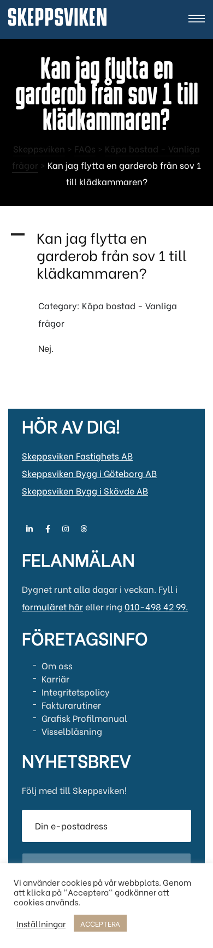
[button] (106, 255)
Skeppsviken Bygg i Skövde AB (85, 490)
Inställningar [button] (41, 923)
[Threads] (83, 529)
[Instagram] (65, 529)
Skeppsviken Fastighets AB (77, 455)
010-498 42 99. (156, 606)
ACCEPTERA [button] (100, 923)
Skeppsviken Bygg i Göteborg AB (89, 473)
